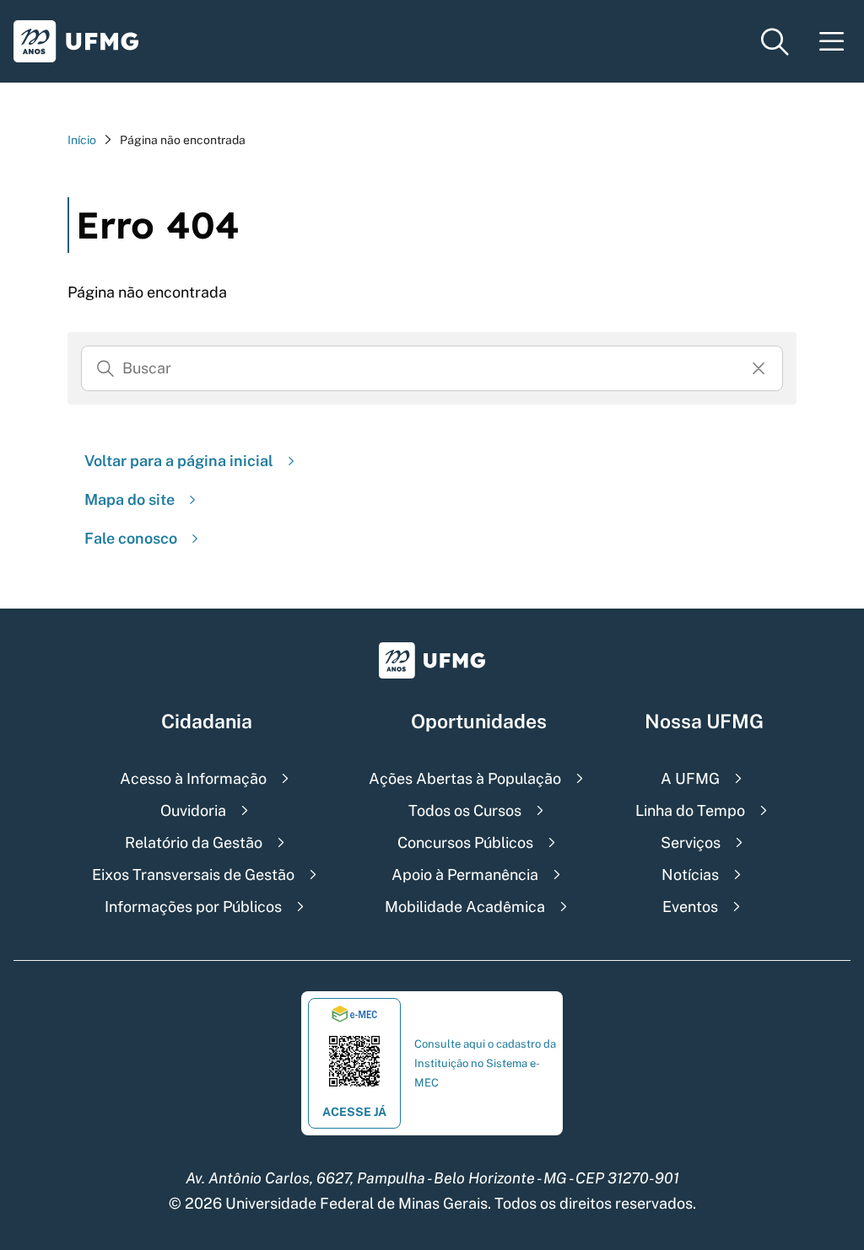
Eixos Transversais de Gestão (193, 874)
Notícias (690, 874)
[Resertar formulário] (758, 368)
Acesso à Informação (193, 778)
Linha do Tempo (690, 810)
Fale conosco (130, 538)
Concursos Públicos (465, 842)
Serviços (691, 842)
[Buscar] (105, 368)
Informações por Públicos (193, 906)
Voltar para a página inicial (178, 460)
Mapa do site (129, 499)
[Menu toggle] (831, 42)
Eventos (690, 906)
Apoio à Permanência (465, 874)
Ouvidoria (193, 810)
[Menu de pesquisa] (774, 42)
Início (82, 140)
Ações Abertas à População (465, 778)
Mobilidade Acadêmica (465, 906)
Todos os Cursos (464, 810)
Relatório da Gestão (193, 842)
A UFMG (690, 778)
